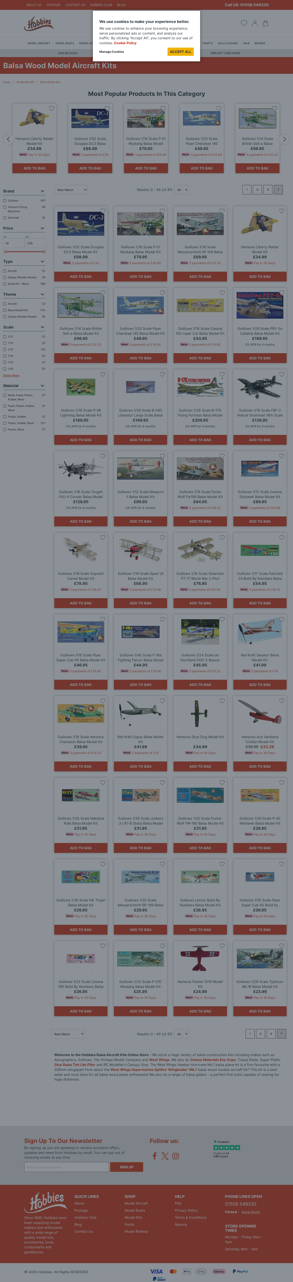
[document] (146, 38)
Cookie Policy (125, 43)
